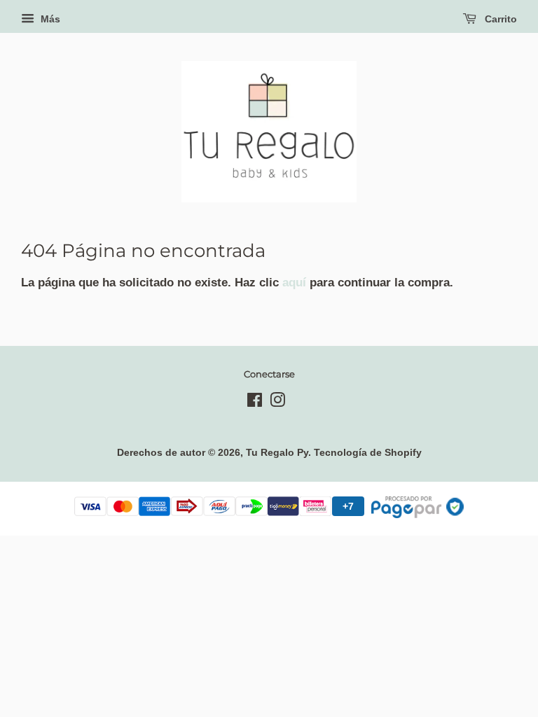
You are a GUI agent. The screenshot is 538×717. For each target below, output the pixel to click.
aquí (294, 282)
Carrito (499, 19)
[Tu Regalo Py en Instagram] (277, 402)
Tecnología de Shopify (368, 452)
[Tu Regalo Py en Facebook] (255, 402)
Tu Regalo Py (277, 452)
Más (49, 19)
